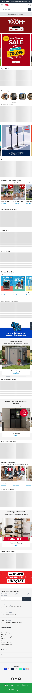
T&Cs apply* (23, 1)
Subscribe (26, 599)
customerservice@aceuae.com (14, 622)
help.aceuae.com (11, 614)
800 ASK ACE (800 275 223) (13, 607)
